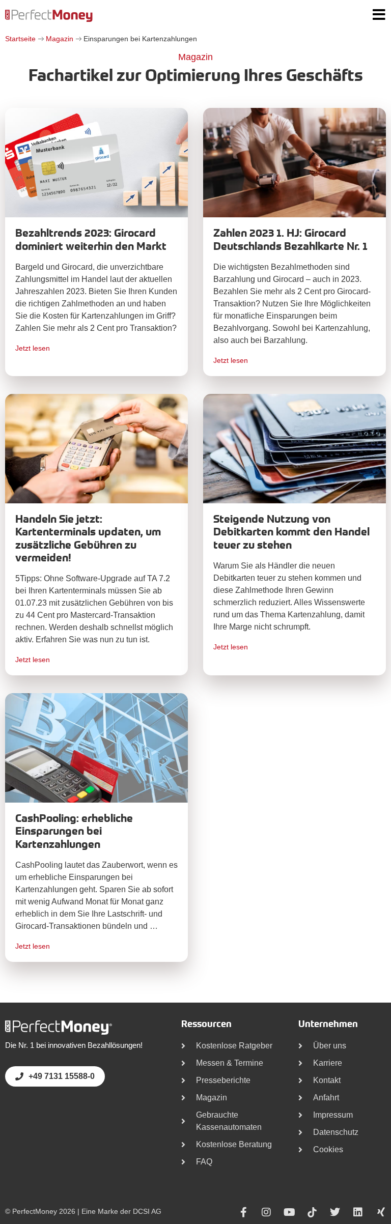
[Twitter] (335, 1212)
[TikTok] (312, 1212)
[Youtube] (289, 1212)
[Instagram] (266, 1212)
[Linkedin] (358, 1212)
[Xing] (381, 1212)
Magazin (59, 39)
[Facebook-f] (243, 1212)
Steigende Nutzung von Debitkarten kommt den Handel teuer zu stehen (291, 533)
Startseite (20, 39)
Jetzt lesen (32, 348)
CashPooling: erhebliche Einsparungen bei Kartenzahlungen (74, 832)
